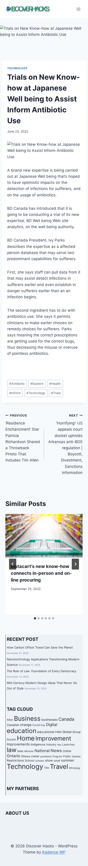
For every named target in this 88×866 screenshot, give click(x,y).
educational (45, 732)
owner (35, 756)
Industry (51, 744)
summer (67, 760)
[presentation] (44, 536)
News (56, 750)
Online (67, 751)
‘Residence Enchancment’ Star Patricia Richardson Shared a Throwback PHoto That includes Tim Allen (22, 438)
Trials (56, 393)
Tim (46, 768)
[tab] (35, 618)
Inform (15, 393)
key (59, 744)
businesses (50, 719)
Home (26, 738)
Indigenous (38, 744)
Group (76, 732)
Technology (17, 68)
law (11, 750)
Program (57, 756)
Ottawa (25, 756)
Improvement (53, 738)
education (21, 731)
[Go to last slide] (12, 564)
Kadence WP (53, 852)
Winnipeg (74, 768)
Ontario (13, 756)
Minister (29, 751)
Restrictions (15, 760)
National (42, 750)
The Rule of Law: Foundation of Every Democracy (41, 671)
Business (27, 718)
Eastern (37, 383)
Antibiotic (17, 383)
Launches (68, 744)
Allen (10, 719)
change (25, 725)
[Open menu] (78, 8)
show (49, 760)
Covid (36, 725)
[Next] (75, 564)
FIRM (58, 732)
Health (55, 383)
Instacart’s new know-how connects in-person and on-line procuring (41, 573)
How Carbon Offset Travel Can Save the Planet (40, 647)
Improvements (18, 744)
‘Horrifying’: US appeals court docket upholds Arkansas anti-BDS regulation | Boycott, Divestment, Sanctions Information (65, 444)
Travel (59, 766)
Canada (66, 719)
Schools (39, 760)
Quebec (76, 756)
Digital (51, 724)
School (29, 760)
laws (20, 751)
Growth (11, 739)
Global (67, 732)
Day (43, 725)
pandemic (46, 756)
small (57, 760)
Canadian (13, 725)
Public (67, 756)
